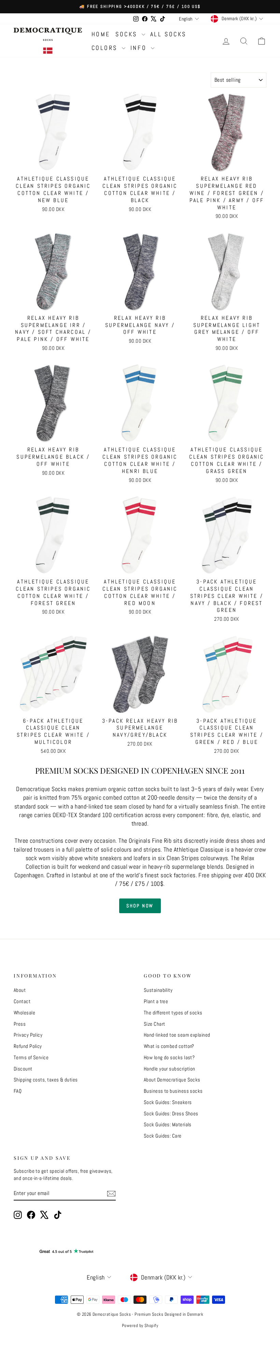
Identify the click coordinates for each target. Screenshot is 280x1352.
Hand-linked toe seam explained (177, 1035)
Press (20, 1024)
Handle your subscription (169, 1068)
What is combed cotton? (169, 1046)
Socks (127, 34)
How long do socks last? (169, 1057)
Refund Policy (28, 1046)
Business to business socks (173, 1091)
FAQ (18, 1091)
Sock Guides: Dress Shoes (171, 1113)
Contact (22, 1001)
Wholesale (24, 1012)
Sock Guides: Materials (168, 1124)
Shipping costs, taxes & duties (46, 1079)
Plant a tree (156, 1001)
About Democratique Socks (172, 1079)
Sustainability (158, 990)
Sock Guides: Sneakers (168, 1102)
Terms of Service (31, 1057)
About (20, 990)
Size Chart (154, 1024)
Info (139, 48)
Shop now (140, 906)
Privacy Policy (28, 1035)
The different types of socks (173, 1012)
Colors (106, 48)
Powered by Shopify (140, 1325)
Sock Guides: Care (163, 1135)
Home (101, 34)
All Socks (168, 34)
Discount (23, 1068)
